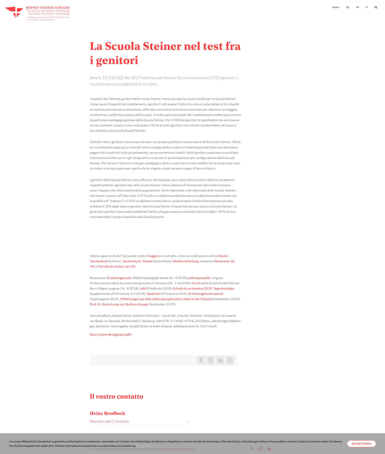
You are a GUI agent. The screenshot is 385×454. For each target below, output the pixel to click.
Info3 (144, 288)
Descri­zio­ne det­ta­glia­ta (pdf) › (111, 334)
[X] (211, 360)
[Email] (230, 360)
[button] (375, 7)
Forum (196, 283)
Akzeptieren (361, 443)
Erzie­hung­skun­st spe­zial (205, 294)
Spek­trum (153, 294)
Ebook (222, 256)
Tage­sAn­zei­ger (223, 288)
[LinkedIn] (220, 360)
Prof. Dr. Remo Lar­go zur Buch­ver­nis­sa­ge (119, 304)
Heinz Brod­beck (107, 413)
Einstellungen (144, 445)
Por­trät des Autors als (117, 266)
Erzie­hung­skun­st (119, 278)
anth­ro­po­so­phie (199, 278)
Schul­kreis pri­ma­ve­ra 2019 (192, 288)
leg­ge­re (154, 256)
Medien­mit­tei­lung (185, 261)
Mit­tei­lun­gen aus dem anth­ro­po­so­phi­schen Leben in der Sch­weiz (166, 299)
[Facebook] (201, 360)
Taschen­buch (99, 261)
